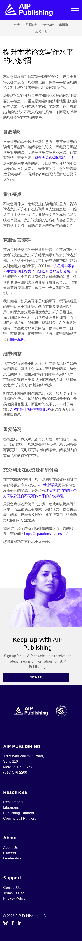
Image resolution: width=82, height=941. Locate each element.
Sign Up (36, 677)
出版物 (63, 24)
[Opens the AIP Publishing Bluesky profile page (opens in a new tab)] (5, 923)
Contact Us (12, 888)
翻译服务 (17, 339)
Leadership (12, 858)
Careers (10, 853)
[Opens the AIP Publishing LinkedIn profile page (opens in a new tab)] (20, 923)
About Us (10, 847)
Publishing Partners (18, 813)
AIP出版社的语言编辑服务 (30, 409)
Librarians (11, 807)
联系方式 (41, 32)
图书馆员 (31, 24)
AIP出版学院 (48, 485)
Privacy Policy (14, 898)
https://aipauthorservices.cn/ (45, 534)
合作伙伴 (48, 24)
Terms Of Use (13, 893)
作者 (17, 24)
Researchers (13, 802)
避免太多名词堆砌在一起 (54, 158)
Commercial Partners (19, 818)
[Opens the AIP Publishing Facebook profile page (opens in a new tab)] (12, 923)
